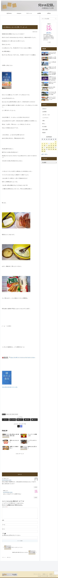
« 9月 (42, 154)
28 (53, 149)
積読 (14, 414)
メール (3, 524)
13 (51, 145)
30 (42, 151)
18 (46, 147)
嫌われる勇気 (9, 414)
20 (51, 147)
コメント (4, 506)
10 (44, 145)
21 (53, 147)
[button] (34, 419)
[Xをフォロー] (18, 426)
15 (55, 145)
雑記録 (4, 414)
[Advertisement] (20, 20)
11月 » (46, 154)
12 (49, 145)
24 (44, 149)
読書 (17, 414)
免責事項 (51, 574)
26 (49, 149)
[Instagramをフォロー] (21, 426)
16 (42, 147)
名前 (3, 520)
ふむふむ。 (49, 32)
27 (51, 149)
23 (42, 149)
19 (49, 147)
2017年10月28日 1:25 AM (7, 492)
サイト (3, 529)
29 (55, 149)
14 (53, 145)
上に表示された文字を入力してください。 (11, 535)
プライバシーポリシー (37, 574)
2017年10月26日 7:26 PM (6, 480)
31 (44, 151)
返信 (36, 487)
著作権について (45, 574)
